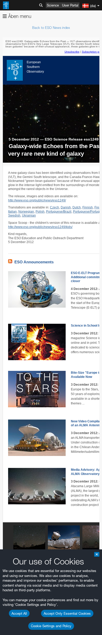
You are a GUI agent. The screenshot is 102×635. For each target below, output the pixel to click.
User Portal (70, 5)
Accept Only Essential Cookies (67, 613)
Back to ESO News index (51, 28)
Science (53, 5)
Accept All (19, 613)
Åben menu (19, 16)
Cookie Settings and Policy (51, 626)
